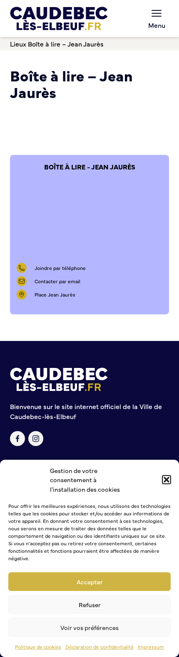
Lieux (18, 43)
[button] (166, 480)
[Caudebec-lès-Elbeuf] (59, 18)
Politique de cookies (38, 646)
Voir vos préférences (89, 627)
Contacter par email (57, 281)
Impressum (151, 646)
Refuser (90, 604)
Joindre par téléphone (60, 268)
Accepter (90, 581)
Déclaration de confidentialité (99, 646)
